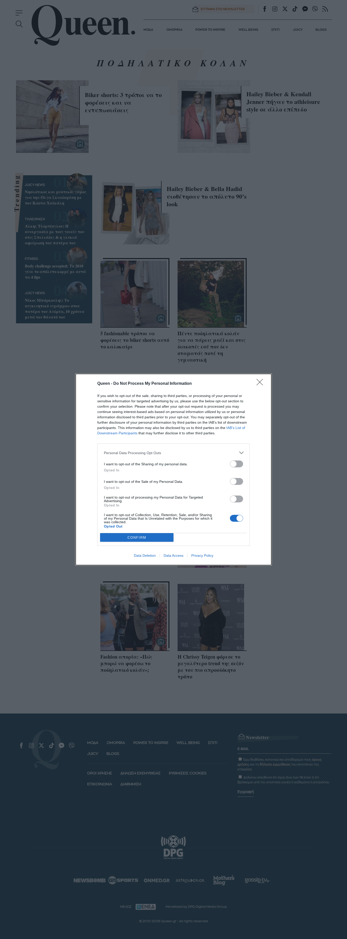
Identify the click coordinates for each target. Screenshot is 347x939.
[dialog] (173, 469)
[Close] (261, 384)
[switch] (236, 463)
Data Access (173, 555)
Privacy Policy (202, 555)
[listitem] (173, 452)
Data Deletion (145, 555)
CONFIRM (137, 537)
